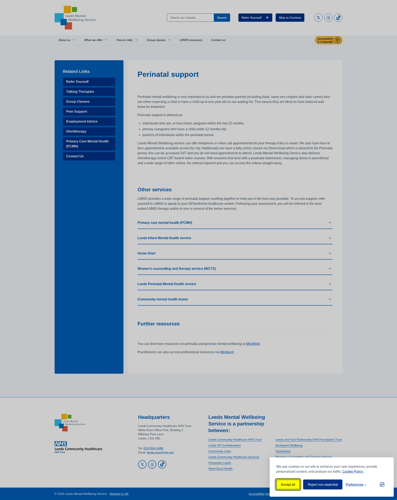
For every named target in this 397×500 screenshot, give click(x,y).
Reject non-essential (323, 484)
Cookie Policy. (353, 471)
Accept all (288, 484)
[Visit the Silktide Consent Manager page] (382, 484)
